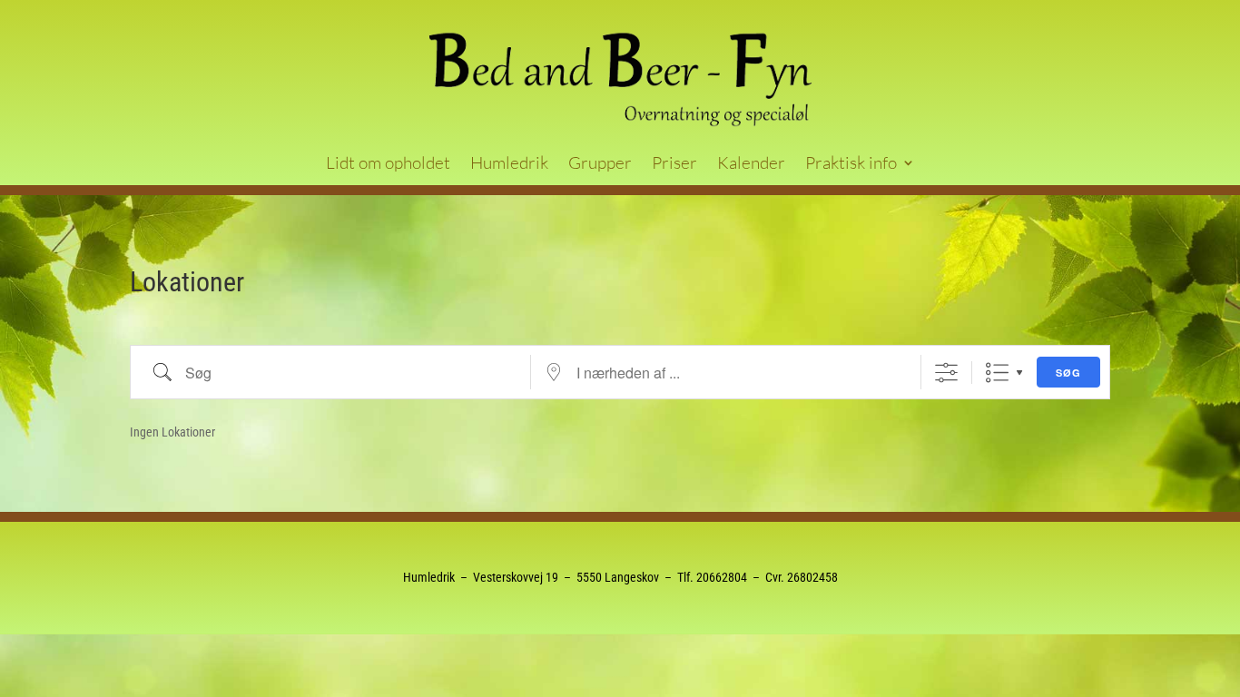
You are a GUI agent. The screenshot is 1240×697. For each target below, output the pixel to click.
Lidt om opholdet (388, 164)
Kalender (751, 164)
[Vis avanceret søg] (946, 372)
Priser (674, 164)
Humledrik (509, 164)
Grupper (600, 164)
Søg (1068, 372)
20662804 (721, 577)
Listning (997, 372)
